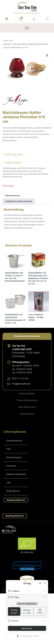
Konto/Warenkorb (14, 441)
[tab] (27, 336)
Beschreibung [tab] (12, 196)
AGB (8, 449)
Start (5, 41)
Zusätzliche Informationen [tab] (18, 201)
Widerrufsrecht (12, 491)
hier (20, 177)
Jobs (8, 483)
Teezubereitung (20, 44)
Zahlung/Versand (13, 457)
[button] (6, 19)
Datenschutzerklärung (16, 474)
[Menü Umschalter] (27, 28)
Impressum (11, 466)
